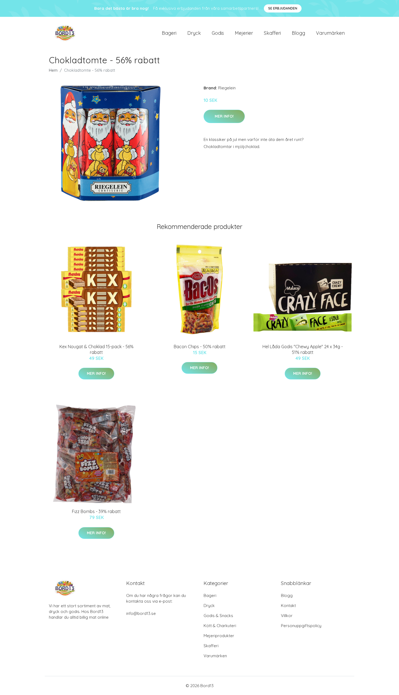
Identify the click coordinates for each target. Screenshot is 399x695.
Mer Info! (224, 116)
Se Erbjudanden (282, 8)
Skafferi (272, 33)
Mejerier (244, 33)
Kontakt (288, 605)
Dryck (194, 33)
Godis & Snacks (218, 615)
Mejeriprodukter (219, 635)
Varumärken (330, 33)
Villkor (287, 615)
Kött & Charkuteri (220, 625)
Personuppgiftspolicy (301, 625)
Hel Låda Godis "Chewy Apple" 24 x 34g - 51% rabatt (302, 349)
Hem (53, 70)
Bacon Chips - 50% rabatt (200, 346)
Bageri (169, 33)
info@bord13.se (141, 613)
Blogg (298, 33)
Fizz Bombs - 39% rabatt (96, 511)
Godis (218, 33)
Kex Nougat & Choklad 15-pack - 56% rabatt (96, 349)
